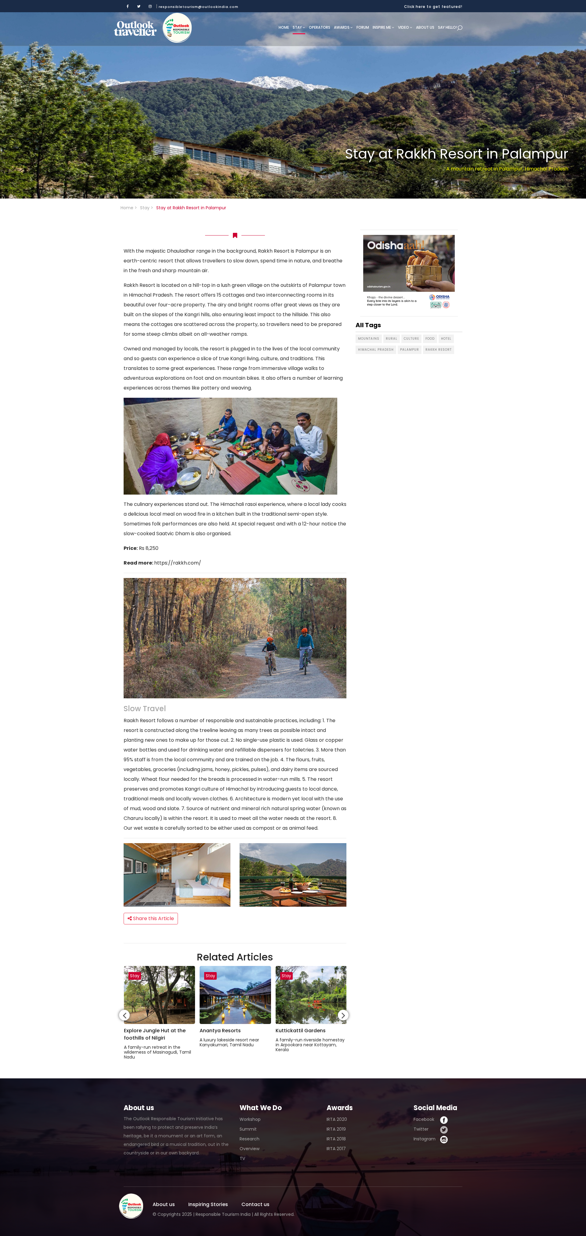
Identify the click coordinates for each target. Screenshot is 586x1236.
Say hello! (447, 27)
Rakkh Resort (438, 349)
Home (284, 27)
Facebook (424, 1119)
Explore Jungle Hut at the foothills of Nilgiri (155, 1034)
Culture (411, 338)
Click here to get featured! (433, 6)
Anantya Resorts (220, 1030)
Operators (319, 27)
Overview (249, 1149)
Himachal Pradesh (376, 349)
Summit (248, 1129)
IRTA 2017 (336, 1149)
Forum (362, 27)
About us (425, 27)
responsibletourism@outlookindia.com (198, 6)
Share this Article (153, 918)
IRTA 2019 (336, 1129)
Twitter (421, 1129)
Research (249, 1139)
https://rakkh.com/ (177, 562)
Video (404, 27)
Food (430, 338)
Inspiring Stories (208, 1204)
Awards (342, 27)
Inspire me (382, 27)
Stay (298, 27)
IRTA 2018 (336, 1139)
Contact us (255, 1204)
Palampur (409, 349)
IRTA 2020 (337, 1119)
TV (242, 1158)
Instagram (425, 1139)
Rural (391, 338)
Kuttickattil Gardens (301, 1030)
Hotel (446, 338)
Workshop (250, 1119)
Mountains (368, 338)
